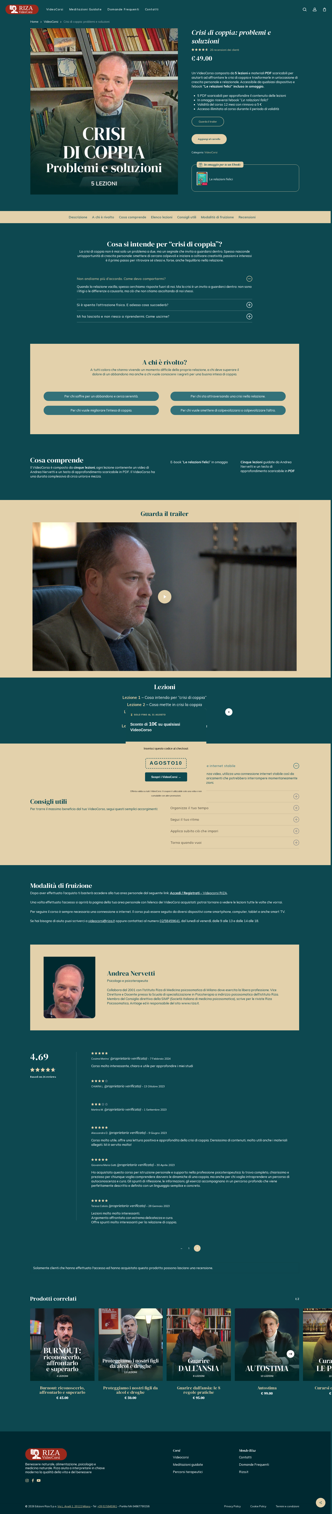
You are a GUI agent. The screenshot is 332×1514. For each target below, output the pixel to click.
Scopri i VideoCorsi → (166, 777)
